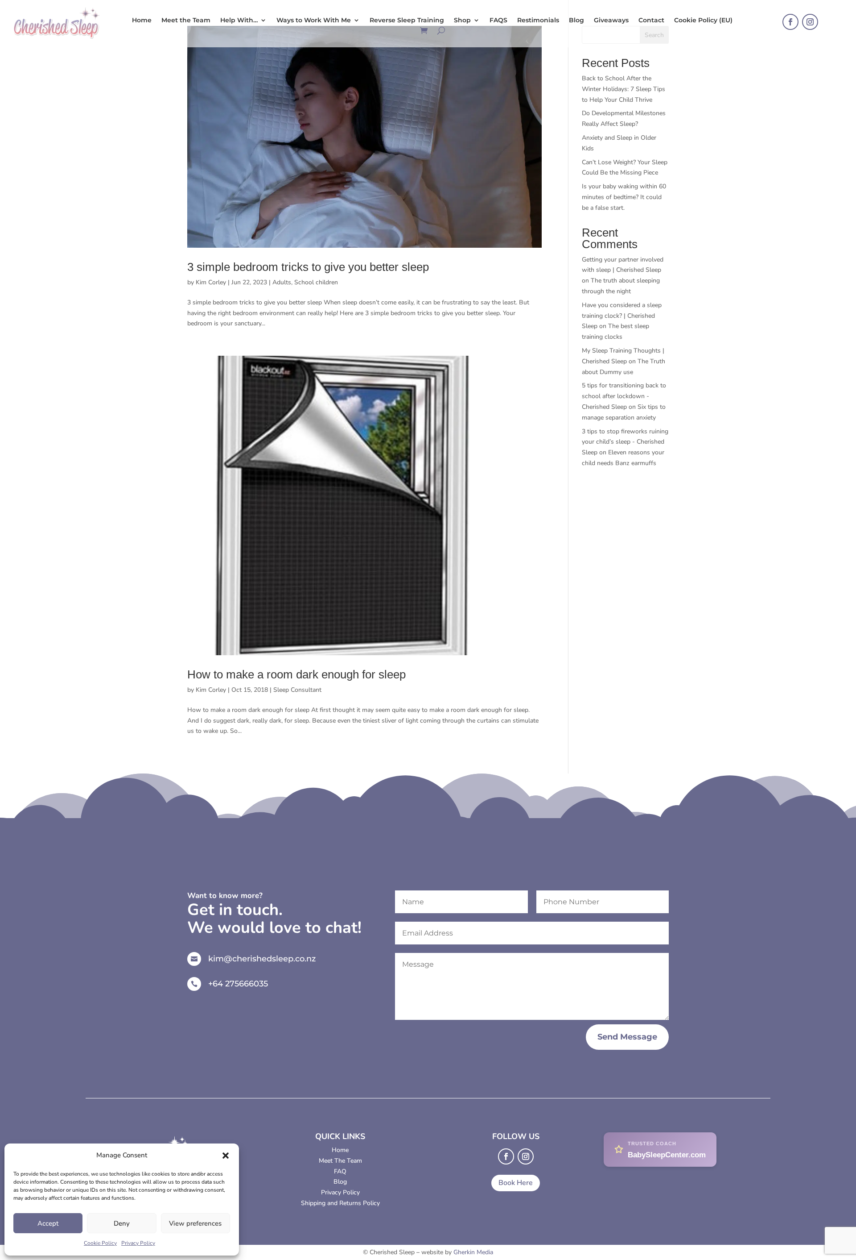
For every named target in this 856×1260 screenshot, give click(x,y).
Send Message (627, 1037)
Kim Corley (211, 282)
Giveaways (611, 20)
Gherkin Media (473, 1252)
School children (316, 282)
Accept (47, 1223)
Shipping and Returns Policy (340, 1203)
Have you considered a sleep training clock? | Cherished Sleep (622, 316)
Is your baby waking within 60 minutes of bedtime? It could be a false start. (624, 197)
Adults (281, 282)
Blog (576, 20)
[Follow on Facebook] (790, 22)
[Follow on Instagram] (810, 22)
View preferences (195, 1223)
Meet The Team (340, 1160)
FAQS (498, 20)
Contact (651, 20)
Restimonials (538, 20)
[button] (225, 1155)
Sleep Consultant (297, 690)
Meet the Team (185, 20)
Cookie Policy (100, 1243)
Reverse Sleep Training (407, 20)
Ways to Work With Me (313, 20)
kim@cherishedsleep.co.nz (262, 959)
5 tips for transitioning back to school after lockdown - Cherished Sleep (624, 396)
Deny (122, 1223)
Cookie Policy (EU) (703, 20)
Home (142, 20)
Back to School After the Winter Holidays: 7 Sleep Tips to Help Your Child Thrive (623, 89)
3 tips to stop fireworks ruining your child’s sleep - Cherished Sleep (625, 442)
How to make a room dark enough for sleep (296, 674)
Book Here (515, 1183)
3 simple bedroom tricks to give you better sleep (308, 267)
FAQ (340, 1171)
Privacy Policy (138, 1243)
